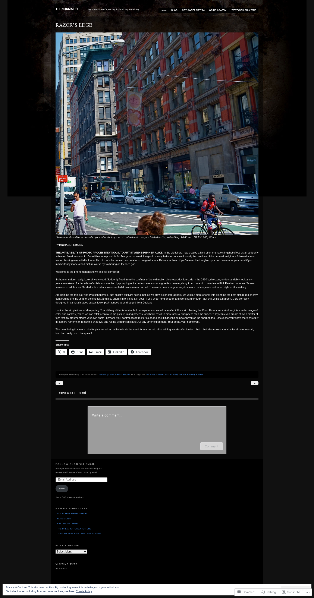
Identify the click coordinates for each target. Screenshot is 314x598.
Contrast (113, 374)
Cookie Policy (84, 591)
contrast (148, 374)
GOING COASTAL (218, 10)
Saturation (182, 374)
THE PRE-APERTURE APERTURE (74, 529)
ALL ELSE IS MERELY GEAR (72, 513)
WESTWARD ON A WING (244, 10)
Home (164, 10)
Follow (62, 488)
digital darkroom (158, 374)
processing (174, 374)
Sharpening (190, 374)
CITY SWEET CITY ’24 (193, 10)
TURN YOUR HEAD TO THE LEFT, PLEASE (79, 533)
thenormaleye (68, 9)
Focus (119, 374)
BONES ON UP (64, 518)
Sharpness (126, 374)
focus (167, 374)
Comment (211, 446)
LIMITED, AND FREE (67, 523)
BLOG (174, 10)
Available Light (104, 374)
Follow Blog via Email (75, 464)
